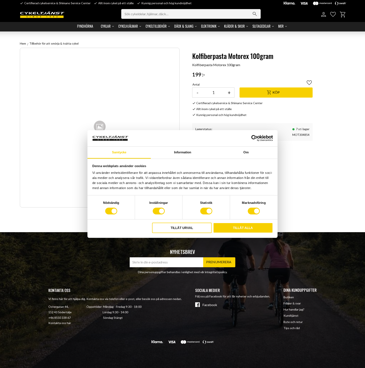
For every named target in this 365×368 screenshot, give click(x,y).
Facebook (209, 305)
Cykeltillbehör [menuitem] (156, 26)
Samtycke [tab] (119, 152)
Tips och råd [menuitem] (291, 328)
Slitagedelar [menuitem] (261, 26)
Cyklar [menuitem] (106, 26)
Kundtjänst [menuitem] (290, 315)
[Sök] (255, 14)
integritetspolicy (216, 272)
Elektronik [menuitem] (209, 26)
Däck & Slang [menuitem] (183, 26)
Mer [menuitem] (281, 26)
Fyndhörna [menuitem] (85, 26)
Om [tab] (246, 152)
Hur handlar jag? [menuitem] (293, 309)
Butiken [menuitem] (288, 297)
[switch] (159, 211)
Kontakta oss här (59, 323)
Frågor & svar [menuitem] (292, 303)
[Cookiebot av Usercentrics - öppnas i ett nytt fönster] (254, 138)
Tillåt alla (243, 228)
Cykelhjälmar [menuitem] (128, 26)
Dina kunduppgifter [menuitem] (300, 290)
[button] (333, 14)
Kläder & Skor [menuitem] (234, 26)
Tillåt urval (182, 228)
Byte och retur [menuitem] (293, 322)
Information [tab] (182, 152)
